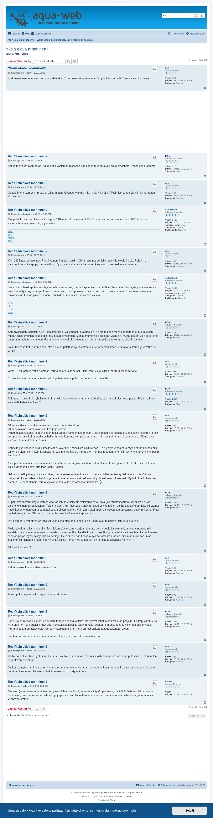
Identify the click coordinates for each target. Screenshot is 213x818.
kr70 (167, 156)
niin (167, 68)
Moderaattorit (21, 54)
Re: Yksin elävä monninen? (27, 156)
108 (174, 78)
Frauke (168, 681)
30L (10, 234)
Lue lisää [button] (129, 810)
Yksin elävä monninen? (27, 49)
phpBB (104, 792)
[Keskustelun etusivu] (45, 17)
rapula (11, 238)
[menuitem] (25, 33)
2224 (174, 166)
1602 (174, 220)
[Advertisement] (106, 122)
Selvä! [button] (189, 810)
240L (10, 231)
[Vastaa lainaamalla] (154, 69)
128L (10, 241)
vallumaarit (171, 210)
